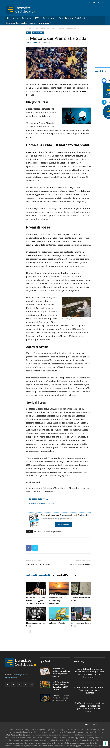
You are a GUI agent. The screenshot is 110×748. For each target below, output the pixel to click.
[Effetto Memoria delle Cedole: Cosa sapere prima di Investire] (45, 698)
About (87, 725)
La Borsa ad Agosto (57, 623)
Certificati (80, 18)
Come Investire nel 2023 (38, 564)
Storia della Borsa (47, 29)
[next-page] (32, 631)
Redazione (32, 43)
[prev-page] (28, 631)
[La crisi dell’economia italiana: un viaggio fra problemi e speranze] (36, 588)
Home (28, 29)
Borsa (35, 29)
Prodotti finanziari (39, 23)
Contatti (95, 725)
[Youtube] (103, 2)
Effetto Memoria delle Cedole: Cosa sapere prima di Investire (60, 697)
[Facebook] (85, 2)
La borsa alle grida (38, 498)
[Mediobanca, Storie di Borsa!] (36, 614)
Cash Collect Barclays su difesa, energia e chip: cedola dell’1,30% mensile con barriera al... (89, 673)
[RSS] (89, 2)
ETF (37, 18)
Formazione (49, 18)
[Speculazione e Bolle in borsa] (81, 614)
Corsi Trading (66, 18)
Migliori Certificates (16, 23)
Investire (26, 18)
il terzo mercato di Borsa (41, 503)
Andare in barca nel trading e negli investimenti (57, 600)
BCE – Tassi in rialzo (80, 564)
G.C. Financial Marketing (16, 735)
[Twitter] (98, 2)
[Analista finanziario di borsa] (81, 588)
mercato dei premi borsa (53, 532)
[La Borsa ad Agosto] (58, 614)
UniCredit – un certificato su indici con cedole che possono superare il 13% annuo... (89, 707)
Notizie (14, 18)
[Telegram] (94, 2)
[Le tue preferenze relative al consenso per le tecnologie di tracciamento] (105, 743)
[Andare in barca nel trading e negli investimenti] (58, 588)
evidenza (37, 532)
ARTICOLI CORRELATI (38, 575)
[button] (101, 18)
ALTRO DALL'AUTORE (64, 575)
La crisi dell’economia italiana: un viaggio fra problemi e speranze (35, 600)
